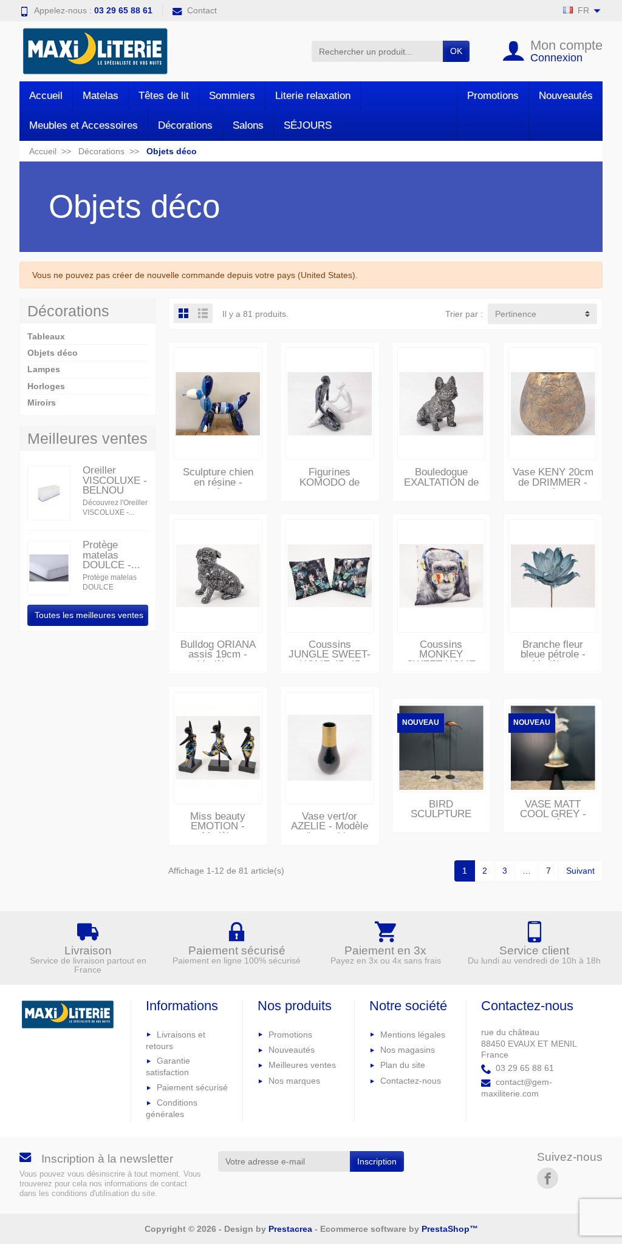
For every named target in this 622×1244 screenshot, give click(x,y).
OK (456, 51)
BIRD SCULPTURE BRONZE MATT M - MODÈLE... (441, 819)
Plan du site (402, 1065)
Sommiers (232, 95)
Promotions (493, 95)
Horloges (46, 386)
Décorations (185, 125)
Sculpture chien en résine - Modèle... (218, 482)
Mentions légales (412, 1034)
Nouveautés (566, 95)
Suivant (580, 870)
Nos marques (294, 1081)
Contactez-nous (410, 1081)
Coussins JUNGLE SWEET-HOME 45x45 (330, 654)
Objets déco (52, 353)
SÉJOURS (308, 125)
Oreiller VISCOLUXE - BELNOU (115, 480)
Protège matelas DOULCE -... (111, 555)
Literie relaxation (312, 95)
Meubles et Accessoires (83, 125)
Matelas (100, 95)
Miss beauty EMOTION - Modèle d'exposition (217, 831)
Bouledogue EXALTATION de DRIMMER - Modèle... (441, 487)
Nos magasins (407, 1050)
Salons (248, 125)
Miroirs (41, 402)
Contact (202, 10)
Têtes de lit (163, 95)
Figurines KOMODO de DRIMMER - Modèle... (329, 487)
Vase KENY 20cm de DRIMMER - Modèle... (553, 482)
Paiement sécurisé (192, 1087)
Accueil (46, 95)
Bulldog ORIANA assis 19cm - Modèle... (218, 654)
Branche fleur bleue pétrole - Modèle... (553, 654)
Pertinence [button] (515, 314)
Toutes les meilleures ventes (89, 615)
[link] (547, 1178)
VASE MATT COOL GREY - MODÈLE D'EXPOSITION (553, 819)
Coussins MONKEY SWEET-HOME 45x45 (441, 660)
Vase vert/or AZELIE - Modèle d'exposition (329, 826)
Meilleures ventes (302, 1065)
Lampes (43, 369)
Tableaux (46, 336)
